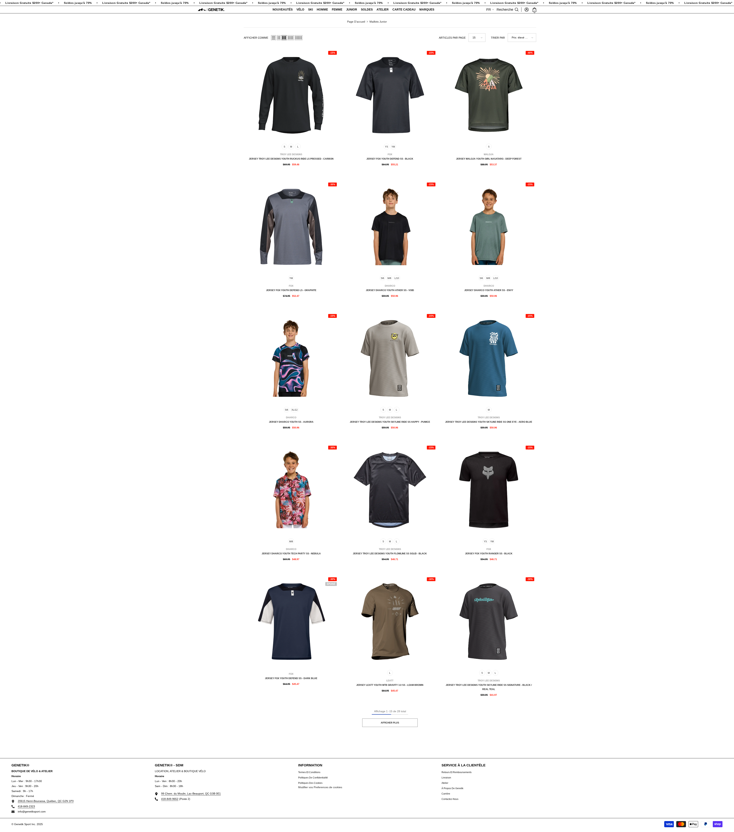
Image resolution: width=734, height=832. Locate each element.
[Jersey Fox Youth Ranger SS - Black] (488, 490)
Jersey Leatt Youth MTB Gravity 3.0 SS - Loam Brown (389, 685)
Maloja (489, 154)
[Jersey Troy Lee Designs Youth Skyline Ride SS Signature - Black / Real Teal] (488, 621)
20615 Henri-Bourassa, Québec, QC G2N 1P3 (46, 801)
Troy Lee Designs (291, 154)
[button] (273, 37)
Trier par (498, 37)
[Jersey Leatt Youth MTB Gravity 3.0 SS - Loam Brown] (390, 621)
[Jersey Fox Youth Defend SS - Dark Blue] (291, 621)
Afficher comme (256, 37)
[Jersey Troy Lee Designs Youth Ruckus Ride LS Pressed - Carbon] (291, 95)
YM (393, 146)
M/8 (389, 278)
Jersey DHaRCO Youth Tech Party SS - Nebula (291, 553)
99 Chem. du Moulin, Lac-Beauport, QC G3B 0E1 (191, 793)
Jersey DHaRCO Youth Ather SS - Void (390, 290)
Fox (390, 154)
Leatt (389, 680)
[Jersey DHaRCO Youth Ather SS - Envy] (488, 226)
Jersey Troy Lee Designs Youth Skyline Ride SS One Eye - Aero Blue (488, 422)
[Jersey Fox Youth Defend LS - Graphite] (291, 226)
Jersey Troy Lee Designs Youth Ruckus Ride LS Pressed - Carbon (291, 158)
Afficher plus (390, 722)
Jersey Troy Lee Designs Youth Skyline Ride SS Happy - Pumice (390, 422)
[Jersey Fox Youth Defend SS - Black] (390, 95)
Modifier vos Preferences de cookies (320, 787)
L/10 (397, 278)
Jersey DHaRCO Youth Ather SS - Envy (488, 290)
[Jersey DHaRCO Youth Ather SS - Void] (390, 226)
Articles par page (452, 37)
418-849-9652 (169, 798)
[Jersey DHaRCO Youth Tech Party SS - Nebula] (291, 490)
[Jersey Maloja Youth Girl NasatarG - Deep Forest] (488, 95)
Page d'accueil (356, 21)
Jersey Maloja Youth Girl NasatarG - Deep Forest (488, 158)
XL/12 (294, 410)
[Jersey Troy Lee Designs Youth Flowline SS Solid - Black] (390, 490)
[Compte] (526, 9)
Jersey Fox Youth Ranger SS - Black (488, 553)
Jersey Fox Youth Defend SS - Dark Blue (291, 678)
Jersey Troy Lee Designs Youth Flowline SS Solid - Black (390, 553)
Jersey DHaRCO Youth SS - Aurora (291, 422)
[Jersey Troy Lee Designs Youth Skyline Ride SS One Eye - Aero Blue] (488, 358)
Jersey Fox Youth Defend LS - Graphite (291, 290)
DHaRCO (390, 286)
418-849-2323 (26, 806)
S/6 (382, 278)
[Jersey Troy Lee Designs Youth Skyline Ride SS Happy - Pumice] (390, 358)
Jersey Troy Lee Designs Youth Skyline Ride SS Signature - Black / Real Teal (489, 687)
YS (386, 146)
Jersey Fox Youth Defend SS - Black (389, 158)
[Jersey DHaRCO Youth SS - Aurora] (291, 358)
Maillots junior (378, 21)
